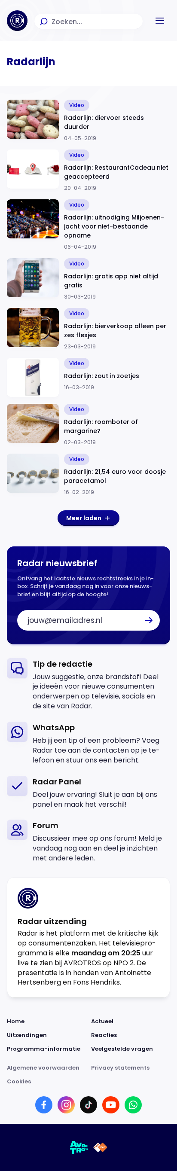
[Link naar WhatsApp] (133, 1104)
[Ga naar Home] (17, 20)
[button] (160, 20)
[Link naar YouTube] (110, 1104)
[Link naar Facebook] (43, 1104)
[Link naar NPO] (100, 1147)
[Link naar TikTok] (88, 1104)
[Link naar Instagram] (66, 1104)
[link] (88, 685)
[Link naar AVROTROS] (79, 1147)
